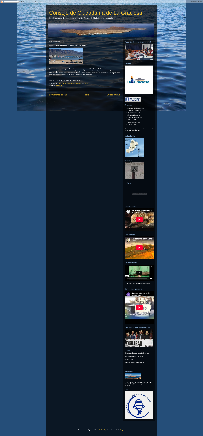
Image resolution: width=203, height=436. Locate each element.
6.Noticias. (129, 120)
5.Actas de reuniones (132, 117)
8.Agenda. (59, 85)
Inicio (87, 95)
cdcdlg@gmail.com (138, 362)
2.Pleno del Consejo (132, 110)
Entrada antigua (113, 95)
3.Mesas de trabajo (132, 113)
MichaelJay (102, 430)
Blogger (122, 430)
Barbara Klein (140, 283)
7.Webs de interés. (132, 122)
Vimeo (148, 283)
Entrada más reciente (58, 95)
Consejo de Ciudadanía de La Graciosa (95, 13)
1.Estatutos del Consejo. (134, 108)
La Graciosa (128, 283)
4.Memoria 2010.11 (132, 115)
